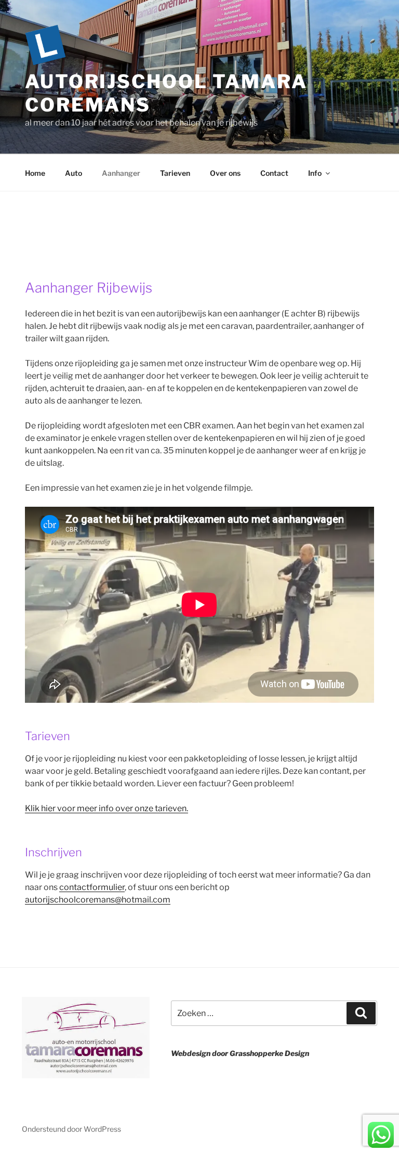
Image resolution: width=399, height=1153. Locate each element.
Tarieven (175, 173)
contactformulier (92, 887)
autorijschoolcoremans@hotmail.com (97, 900)
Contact (274, 173)
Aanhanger (121, 173)
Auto (73, 173)
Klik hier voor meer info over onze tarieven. (106, 808)
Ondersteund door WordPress (71, 1128)
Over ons (225, 173)
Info (315, 173)
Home (35, 173)
